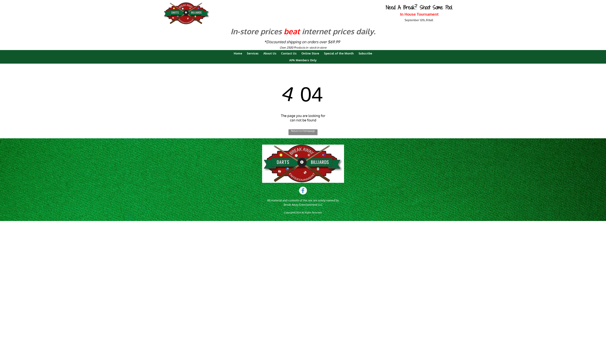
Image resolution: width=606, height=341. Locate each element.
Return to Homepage (303, 130)
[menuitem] (237, 53)
